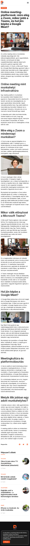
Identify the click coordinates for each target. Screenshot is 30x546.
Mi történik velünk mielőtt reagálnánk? (9, 478)
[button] (27, 2)
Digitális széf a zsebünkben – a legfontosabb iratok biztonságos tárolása (9, 493)
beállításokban (7, 539)
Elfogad (6, 541)
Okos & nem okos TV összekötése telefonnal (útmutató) (9, 463)
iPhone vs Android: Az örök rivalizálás (10, 509)
